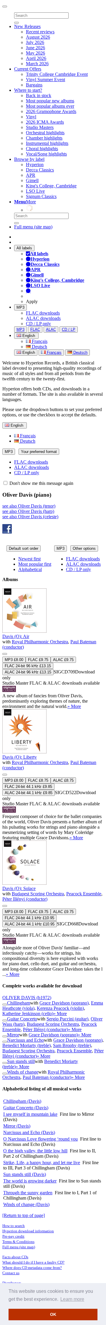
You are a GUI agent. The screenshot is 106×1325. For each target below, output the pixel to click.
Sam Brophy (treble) (72, 1045)
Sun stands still (21, 1061)
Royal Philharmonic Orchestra (40, 641)
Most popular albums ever (50, 106)
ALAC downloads (43, 318)
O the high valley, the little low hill (35, 1150)
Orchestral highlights (45, 132)
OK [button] (53, 1314)
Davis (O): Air (15, 636)
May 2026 (35, 52)
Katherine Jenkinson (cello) (27, 1013)
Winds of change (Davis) (26, 1204)
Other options (84, 548)
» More (74, 706)
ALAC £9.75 (63, 659)
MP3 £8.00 (14, 659)
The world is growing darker (30, 1180)
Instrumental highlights (47, 143)
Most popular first (34, 564)
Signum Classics (41, 196)
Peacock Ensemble (83, 893)
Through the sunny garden (27, 1192)
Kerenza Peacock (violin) (60, 1008)
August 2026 (38, 37)
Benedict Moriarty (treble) (26, 1045)
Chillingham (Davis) (22, 1101)
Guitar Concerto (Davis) (25, 1107)
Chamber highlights (44, 137)
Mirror (13, 1034)
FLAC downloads (43, 312)
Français (39, 341)
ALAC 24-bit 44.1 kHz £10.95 (29, 924)
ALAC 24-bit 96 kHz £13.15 (28, 672)
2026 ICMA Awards (45, 122)
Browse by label (29, 159)
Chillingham (18, 1002)
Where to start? (28, 90)
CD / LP (68, 329)
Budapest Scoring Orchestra (38, 893)
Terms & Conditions (18, 1241)
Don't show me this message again (40, 483)
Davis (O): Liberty (19, 757)
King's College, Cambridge (51, 185)
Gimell (32, 180)
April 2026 (36, 58)
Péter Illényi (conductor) (24, 899)
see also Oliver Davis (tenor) (28, 505)
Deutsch (39, 346)
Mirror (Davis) (16, 1125)
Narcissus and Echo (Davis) (29, 1132)
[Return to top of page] (23, 1215)
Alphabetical (30, 569)
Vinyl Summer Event (45, 79)
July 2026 (35, 42)
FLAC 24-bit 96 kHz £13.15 (28, 666)
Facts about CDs (15, 1257)
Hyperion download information (28, 1231)
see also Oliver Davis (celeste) (30, 516)
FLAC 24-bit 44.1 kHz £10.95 (29, 918)
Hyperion (35, 164)
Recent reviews (40, 31)
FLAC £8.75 (38, 780)
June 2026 (35, 47)
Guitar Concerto (22, 1018)
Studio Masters (40, 127)
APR (30, 175)
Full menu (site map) (33, 226)
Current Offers (27, 68)
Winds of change (22, 1071)
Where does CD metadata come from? (32, 1267)
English (28, 352)
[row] (53, 648)
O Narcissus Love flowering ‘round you (40, 1138)
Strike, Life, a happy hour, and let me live (41, 1162)
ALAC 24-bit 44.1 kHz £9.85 (28, 793)
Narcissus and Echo (25, 1040)
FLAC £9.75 (38, 659)
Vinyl (31, 116)
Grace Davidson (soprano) (64, 1002)
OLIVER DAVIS (26, 997)
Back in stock (38, 95)
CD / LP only (38, 323)
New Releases (27, 26)
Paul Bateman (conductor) (47, 1077)
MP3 (20, 307)
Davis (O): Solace (19, 888)
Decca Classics (40, 169)
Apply (32, 301)
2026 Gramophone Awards (51, 111)
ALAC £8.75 (63, 780)
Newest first (29, 558)
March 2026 (37, 63)
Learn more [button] (72, 1299)
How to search (13, 1225)
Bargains (34, 84)
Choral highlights (42, 148)
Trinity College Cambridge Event (57, 74)
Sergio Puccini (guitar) (67, 1018)
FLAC (35, 329)
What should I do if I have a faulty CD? (33, 1262)
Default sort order (23, 548)
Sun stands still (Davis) (24, 1174)
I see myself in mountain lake (30, 1114)
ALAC (51, 329)
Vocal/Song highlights (46, 153)
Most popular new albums (50, 100)
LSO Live (35, 191)
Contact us (10, 1273)
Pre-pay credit (13, 1236)
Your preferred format (39, 451)
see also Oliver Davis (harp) (28, 511)
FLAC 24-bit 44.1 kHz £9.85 (28, 786)
